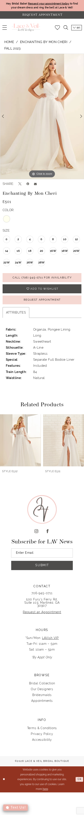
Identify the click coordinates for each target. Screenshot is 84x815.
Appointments (42, 700)
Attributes (16, 312)
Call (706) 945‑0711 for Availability (42, 277)
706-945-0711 (42, 593)
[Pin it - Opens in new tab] (27, 184)
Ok (79, 779)
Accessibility (42, 739)
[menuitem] (5, 27)
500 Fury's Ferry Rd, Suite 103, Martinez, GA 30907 (42, 602)
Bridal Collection (42, 683)
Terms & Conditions (42, 728)
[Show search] (66, 27)
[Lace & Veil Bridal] (26, 28)
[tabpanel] (42, 116)
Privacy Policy (42, 734)
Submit (42, 565)
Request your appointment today (48, 3)
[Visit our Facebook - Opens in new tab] (47, 531)
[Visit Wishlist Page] (57, 27)
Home (9, 42)
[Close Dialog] (4, 779)
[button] (5, 27)
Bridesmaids (42, 695)
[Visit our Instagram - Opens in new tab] (36, 531)
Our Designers (42, 689)
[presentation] (57, 440)
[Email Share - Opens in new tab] (35, 184)
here (45, 788)
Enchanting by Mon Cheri (43, 42)
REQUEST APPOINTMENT (42, 299)
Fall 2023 (12, 48)
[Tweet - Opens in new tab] (20, 184)
